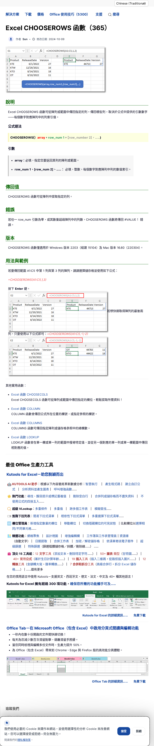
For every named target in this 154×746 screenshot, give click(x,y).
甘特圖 (127, 554)
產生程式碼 (112, 484)
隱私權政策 (24, 739)
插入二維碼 (98, 559)
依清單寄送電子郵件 (120, 541)
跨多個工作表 (79, 509)
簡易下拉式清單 (43, 516)
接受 (124, 731)
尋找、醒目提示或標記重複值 (46, 496)
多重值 (58, 509)
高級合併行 (104, 564)
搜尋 (116, 14)
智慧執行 (91, 484)
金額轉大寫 (34, 564)
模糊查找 (100, 509)
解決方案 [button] (12, 14)
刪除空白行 (80, 496)
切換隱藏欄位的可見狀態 (99, 523)
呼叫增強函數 (63, 489)
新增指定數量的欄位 (43, 523)
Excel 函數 (29, 394)
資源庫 (124, 536)
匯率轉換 (51, 564)
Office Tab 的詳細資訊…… (110, 681)
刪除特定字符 (78, 554)
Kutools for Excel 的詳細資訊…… (105, 615)
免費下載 (140, 615)
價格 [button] (40, 14)
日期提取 (41, 541)
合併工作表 (61, 541)
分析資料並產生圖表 (35, 489)
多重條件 (41, 509)
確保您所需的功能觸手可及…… (93, 584)
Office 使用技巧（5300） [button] (70, 14)
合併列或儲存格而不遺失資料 (114, 496)
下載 (28, 14)
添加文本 (60, 554)
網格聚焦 (33, 536)
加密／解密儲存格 (88, 541)
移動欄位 (70, 523)
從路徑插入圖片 (119, 559)
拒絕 (139, 731)
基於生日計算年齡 (47, 559)
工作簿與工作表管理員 (102, 536)
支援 (99, 14)
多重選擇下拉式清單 (105, 516)
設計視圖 (52, 536)
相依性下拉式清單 (73, 516)
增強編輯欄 (72, 536)
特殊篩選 (34, 546)
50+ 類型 (110, 554)
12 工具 (43, 554)
